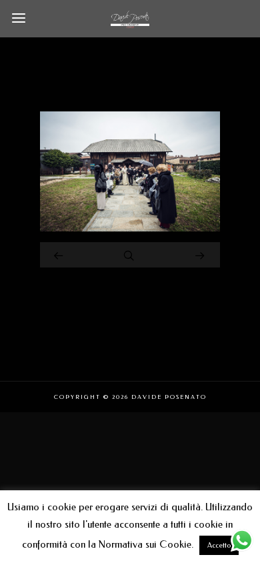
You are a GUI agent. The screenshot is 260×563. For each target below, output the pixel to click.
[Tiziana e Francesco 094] (130, 228)
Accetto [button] (219, 545)
